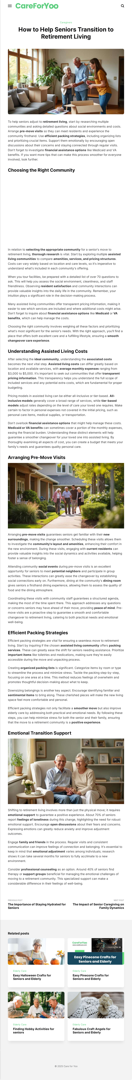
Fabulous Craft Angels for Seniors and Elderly (92, 1030)
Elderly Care (19, 971)
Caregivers (66, 22)
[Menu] (10, 6)
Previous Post (37, 904)
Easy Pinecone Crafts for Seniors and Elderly (91, 977)
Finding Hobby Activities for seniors (33, 1030)
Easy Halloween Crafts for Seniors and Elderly (32, 977)
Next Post (98, 904)
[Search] (122, 6)
